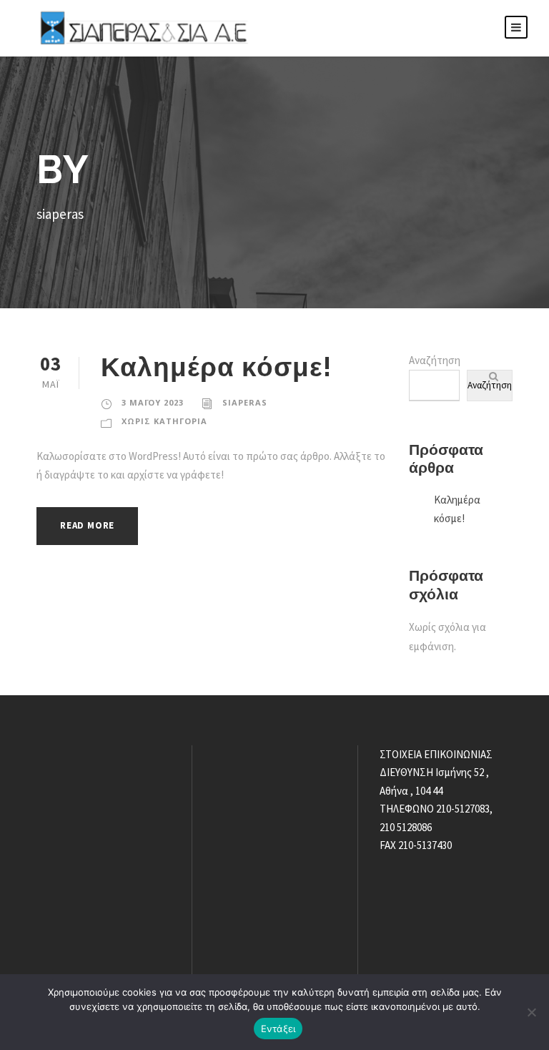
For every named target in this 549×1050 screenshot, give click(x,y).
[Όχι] (531, 1012)
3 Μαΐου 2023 (153, 402)
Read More (87, 525)
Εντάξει (278, 1028)
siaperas (244, 402)
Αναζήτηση (434, 360)
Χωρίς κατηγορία (164, 421)
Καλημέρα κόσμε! (216, 367)
